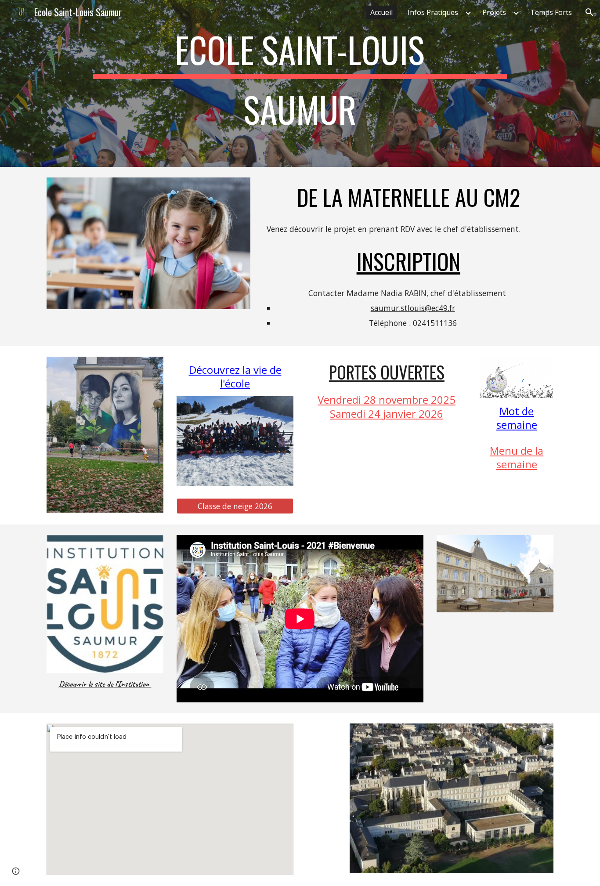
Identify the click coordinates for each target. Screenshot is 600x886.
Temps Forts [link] (551, 12)
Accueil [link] (381, 12)
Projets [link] (494, 12)
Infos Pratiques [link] (433, 12)
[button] (589, 12)
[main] (300, 83)
